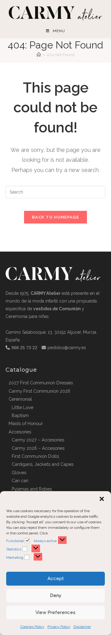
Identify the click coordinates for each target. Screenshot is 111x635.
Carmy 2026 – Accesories (38, 448)
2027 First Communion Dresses (41, 382)
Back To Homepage (55, 217)
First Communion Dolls (35, 456)
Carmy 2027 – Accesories (38, 439)
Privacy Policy (58, 627)
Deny (55, 595)
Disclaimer (82, 627)
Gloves (19, 472)
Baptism (20, 415)
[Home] (39, 54)
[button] (102, 499)
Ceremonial (20, 399)
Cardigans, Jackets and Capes (42, 464)
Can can (20, 480)
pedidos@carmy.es (66, 347)
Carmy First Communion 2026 (39, 391)
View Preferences (55, 612)
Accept (55, 578)
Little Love (22, 407)
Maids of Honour (26, 423)
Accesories (20, 431)
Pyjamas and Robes (32, 488)
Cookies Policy (32, 627)
